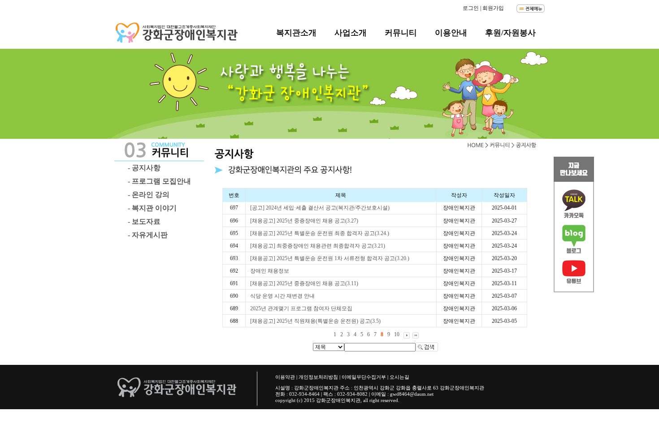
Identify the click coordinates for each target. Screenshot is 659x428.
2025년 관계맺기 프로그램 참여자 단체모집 (301, 308)
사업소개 (350, 32)
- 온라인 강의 (148, 194)
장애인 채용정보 (269, 271)
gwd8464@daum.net (412, 394)
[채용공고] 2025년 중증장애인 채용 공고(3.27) (304, 221)
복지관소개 (296, 32)
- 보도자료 (144, 221)
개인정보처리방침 (318, 377)
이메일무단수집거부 (364, 377)
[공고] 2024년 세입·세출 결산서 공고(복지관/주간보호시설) (320, 208)
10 (396, 334)
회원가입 (493, 8)
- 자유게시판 (148, 235)
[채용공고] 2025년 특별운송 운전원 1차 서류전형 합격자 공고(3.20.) (329, 258)
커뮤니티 (401, 32)
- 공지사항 (144, 167)
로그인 (471, 8)
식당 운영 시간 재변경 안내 (282, 296)
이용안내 (451, 32)
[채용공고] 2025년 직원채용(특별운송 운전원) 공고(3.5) (315, 321)
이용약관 (285, 377)
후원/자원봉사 (510, 32)
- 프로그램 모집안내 (159, 181)
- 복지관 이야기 (152, 208)
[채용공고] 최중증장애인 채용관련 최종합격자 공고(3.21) (317, 246)
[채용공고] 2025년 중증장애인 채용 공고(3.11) (304, 283)
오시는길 (399, 377)
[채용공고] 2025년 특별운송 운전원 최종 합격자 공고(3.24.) (319, 233)
